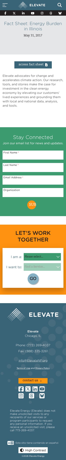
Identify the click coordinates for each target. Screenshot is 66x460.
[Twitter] (14, 12)
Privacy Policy (42, 368)
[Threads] (51, 12)
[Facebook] (5, 12)
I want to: (14, 267)
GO (33, 279)
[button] (33, 450)
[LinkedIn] (23, 12)
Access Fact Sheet (31, 64)
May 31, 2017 (33, 35)
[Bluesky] (60, 12)
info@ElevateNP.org (33, 360)
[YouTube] (33, 12)
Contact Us (30, 380)
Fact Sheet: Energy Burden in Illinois (33, 26)
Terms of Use (23, 368)
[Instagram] (42, 12)
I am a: (16, 257)
